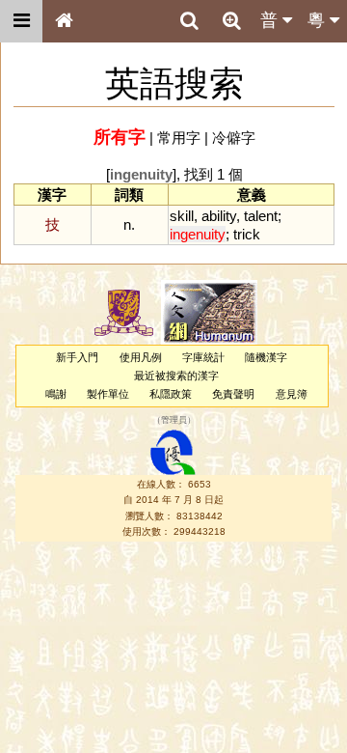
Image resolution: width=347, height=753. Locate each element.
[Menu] (21, 21)
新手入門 (77, 357)
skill (182, 216)
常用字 (178, 137)
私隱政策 (170, 394)
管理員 (174, 420)
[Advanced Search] (231, 20)
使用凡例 (141, 357)
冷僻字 (233, 137)
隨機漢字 (266, 357)
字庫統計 (203, 357)
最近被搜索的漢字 (176, 375)
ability (218, 216)
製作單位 (108, 394)
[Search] (189, 21)
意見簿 (291, 394)
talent (261, 216)
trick (246, 234)
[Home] (63, 21)
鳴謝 (56, 394)
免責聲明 (233, 394)
